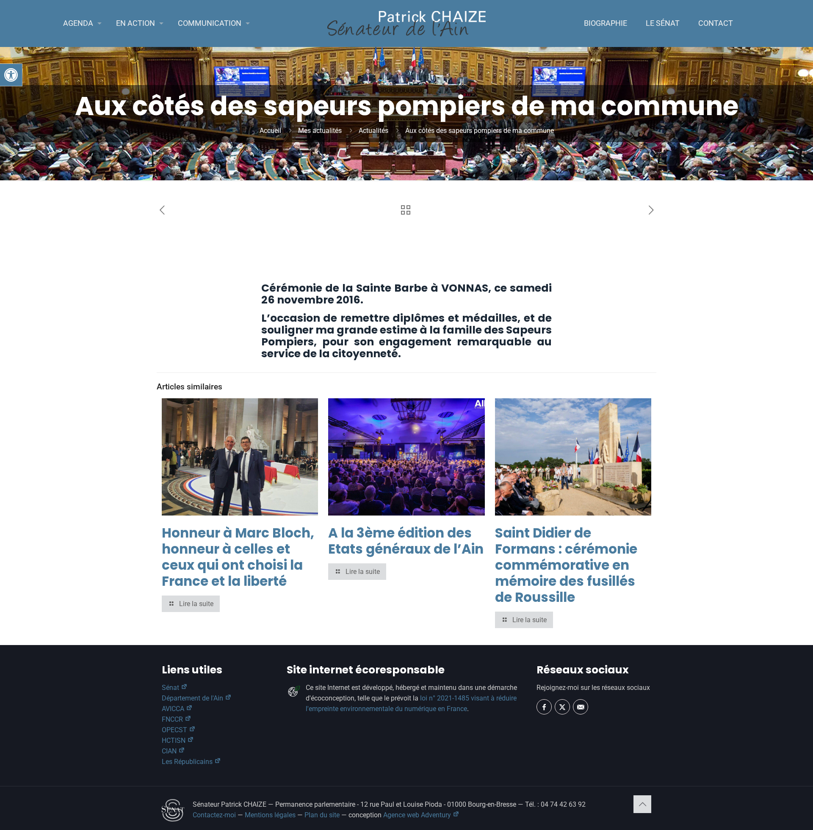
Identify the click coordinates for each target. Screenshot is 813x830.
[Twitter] (562, 706)
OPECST (175, 730)
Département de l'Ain (193, 698)
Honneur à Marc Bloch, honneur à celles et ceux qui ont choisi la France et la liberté (238, 557)
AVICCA (174, 709)
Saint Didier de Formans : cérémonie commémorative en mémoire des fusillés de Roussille (566, 565)
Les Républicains (188, 762)
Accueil (270, 131)
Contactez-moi (214, 815)
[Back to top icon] (642, 804)
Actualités (373, 131)
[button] (11, 75)
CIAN (170, 751)
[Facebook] (544, 706)
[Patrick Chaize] (406, 23)
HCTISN (174, 740)
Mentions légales (270, 815)
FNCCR (173, 719)
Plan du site (322, 815)
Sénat (171, 688)
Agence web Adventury (418, 815)
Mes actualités (320, 131)
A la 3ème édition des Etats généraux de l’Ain (406, 541)
